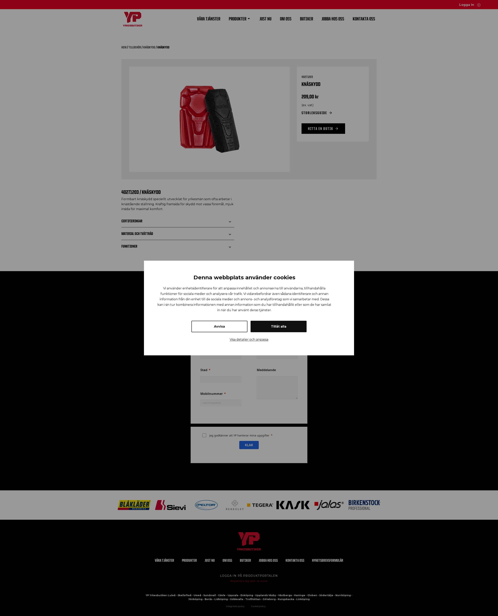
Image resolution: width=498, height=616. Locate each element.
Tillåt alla (278, 326)
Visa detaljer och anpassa (249, 339)
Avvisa (219, 326)
